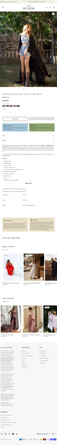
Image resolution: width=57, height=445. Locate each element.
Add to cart (15, 119)
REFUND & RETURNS (5, 420)
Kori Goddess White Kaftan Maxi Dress (32, 283)
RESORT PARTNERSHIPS (27, 355)
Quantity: (4, 109)
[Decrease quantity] (4, 112)
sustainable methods (9, 386)
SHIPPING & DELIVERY (6, 415)
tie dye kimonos (9, 357)
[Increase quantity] (11, 112)
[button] (5, 100)
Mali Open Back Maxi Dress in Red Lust (10, 283)
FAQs (23, 360)
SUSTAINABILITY (25, 353)
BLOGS (23, 363)
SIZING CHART (4, 417)
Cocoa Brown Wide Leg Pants (7, 334)
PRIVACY (3, 427)
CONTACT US (25, 367)
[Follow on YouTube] (13, 434)
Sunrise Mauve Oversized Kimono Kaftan (31, 334)
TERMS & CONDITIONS (6, 425)
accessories (9, 360)
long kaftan (3, 358)
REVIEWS (24, 358)
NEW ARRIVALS (42, 351)
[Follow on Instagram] (6, 434)
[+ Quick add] (20, 278)
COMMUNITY (25, 365)
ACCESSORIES (42, 363)
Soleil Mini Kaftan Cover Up (49, 334)
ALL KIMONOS (42, 355)
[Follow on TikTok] (17, 434)
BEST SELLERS (42, 353)
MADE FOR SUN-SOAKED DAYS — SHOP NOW (36, 1)
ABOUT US (24, 351)
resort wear (3, 397)
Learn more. (46, 229)
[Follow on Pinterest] (9, 434)
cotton (8, 380)
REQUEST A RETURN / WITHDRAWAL (9, 422)
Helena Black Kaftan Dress (51, 283)
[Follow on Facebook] (2, 434)
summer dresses (10, 395)
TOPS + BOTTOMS (43, 360)
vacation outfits (8, 398)
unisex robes (9, 358)
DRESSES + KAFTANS (44, 358)
